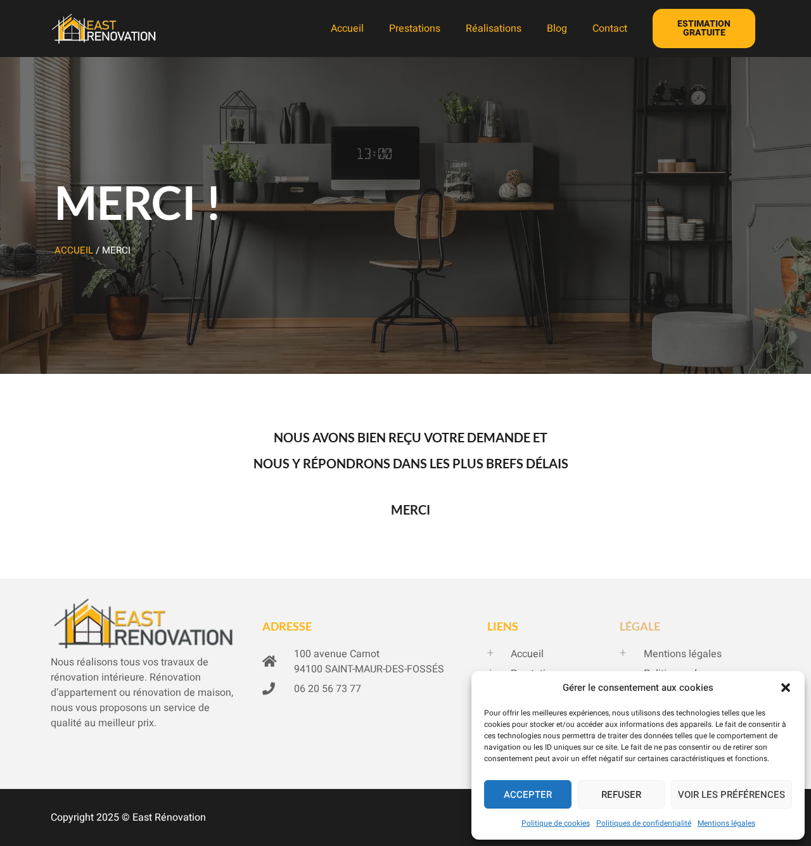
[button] (785, 687)
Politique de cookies (555, 823)
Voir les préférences (731, 795)
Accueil (347, 28)
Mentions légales (726, 823)
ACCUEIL (73, 250)
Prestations (414, 28)
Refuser (621, 795)
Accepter (528, 795)
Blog (557, 28)
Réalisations (493, 28)
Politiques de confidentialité (643, 823)
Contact (609, 28)
